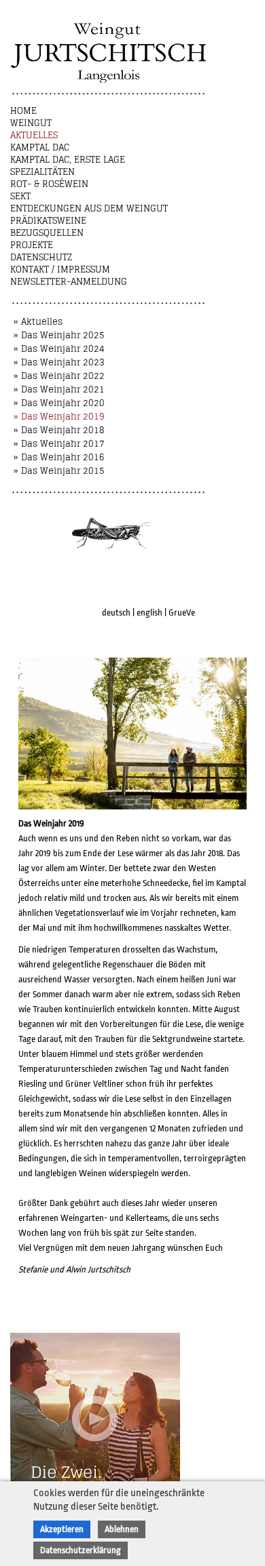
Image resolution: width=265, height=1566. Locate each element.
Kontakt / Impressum (60, 269)
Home (23, 111)
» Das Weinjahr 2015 (59, 471)
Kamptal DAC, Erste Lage (67, 159)
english (149, 612)
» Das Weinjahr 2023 (59, 362)
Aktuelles (34, 135)
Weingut (31, 123)
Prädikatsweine (48, 220)
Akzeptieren (62, 1529)
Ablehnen (122, 1529)
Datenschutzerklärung (80, 1550)
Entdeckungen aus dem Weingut (89, 208)
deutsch (116, 612)
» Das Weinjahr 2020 (59, 403)
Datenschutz (41, 257)
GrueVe (182, 612)
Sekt (20, 196)
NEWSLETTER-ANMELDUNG (68, 281)
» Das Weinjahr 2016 (59, 457)
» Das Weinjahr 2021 (59, 389)
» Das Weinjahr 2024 (59, 349)
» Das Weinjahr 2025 (59, 335)
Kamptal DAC (39, 147)
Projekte (31, 245)
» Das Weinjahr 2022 (59, 376)
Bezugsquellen (47, 233)
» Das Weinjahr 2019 (59, 416)
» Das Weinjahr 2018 (59, 430)
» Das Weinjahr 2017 (59, 443)
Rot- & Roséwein (49, 184)
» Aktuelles (38, 321)
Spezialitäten (42, 172)
